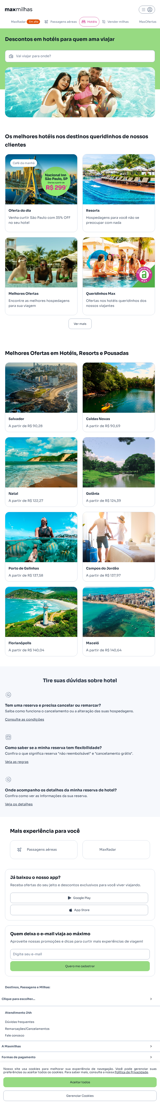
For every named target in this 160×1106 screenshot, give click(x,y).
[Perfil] (147, 10)
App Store (82, 910)
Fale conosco (14, 1035)
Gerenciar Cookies (80, 1096)
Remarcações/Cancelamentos (27, 1029)
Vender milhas (118, 22)
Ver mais (80, 324)
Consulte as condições (24, 719)
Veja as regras (17, 762)
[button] (73, 999)
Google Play (82, 898)
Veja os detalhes (19, 804)
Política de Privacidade (131, 1072)
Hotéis (92, 22)
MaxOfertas (147, 22)
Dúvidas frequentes (19, 1022)
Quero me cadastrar (80, 966)
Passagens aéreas (63, 22)
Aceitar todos (80, 1082)
